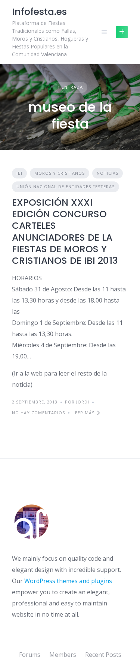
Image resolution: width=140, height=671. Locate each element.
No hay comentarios (38, 412)
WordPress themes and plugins (68, 581)
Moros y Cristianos (59, 173)
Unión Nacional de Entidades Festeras (65, 186)
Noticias (107, 173)
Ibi (19, 173)
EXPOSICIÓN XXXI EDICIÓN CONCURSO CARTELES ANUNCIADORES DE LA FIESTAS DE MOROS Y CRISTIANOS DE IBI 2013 (65, 231)
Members (62, 655)
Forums (29, 655)
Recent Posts (103, 655)
